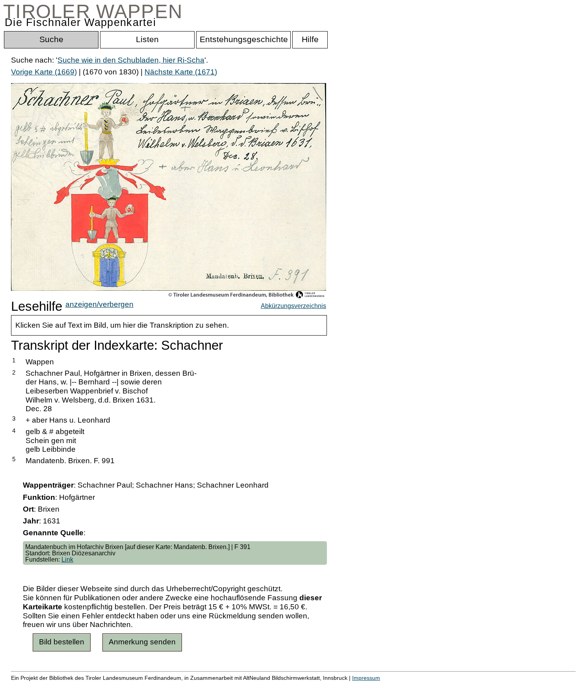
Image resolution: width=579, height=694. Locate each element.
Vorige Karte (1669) (44, 72)
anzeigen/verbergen (99, 304)
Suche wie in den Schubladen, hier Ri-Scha (131, 60)
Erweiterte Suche (40, 686)
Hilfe (383, 686)
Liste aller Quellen (277, 686)
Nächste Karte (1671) (181, 72)
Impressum (366, 678)
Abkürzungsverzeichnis (293, 305)
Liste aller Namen (211, 686)
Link (67, 559)
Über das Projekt (341, 686)
